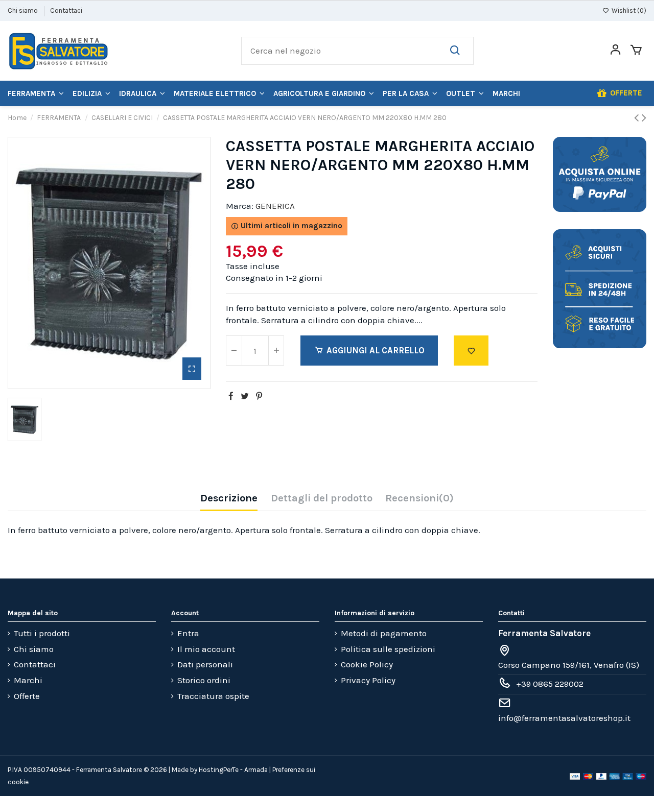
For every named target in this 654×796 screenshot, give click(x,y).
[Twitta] (245, 396)
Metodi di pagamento (384, 633)
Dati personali (205, 664)
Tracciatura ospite (213, 696)
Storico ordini (203, 680)
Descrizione (229, 498)
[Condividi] (230, 396)
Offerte (27, 696)
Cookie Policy (367, 664)
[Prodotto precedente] (638, 117)
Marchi (28, 680)
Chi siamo (23, 10)
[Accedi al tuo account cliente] (615, 50)
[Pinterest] (259, 396)
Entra (188, 633)
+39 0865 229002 (549, 684)
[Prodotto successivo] (644, 117)
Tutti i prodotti (42, 633)
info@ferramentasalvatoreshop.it (564, 718)
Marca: (239, 206)
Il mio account (206, 649)
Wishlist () (628, 10)
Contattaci (66, 10)
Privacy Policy (368, 680)
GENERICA (275, 206)
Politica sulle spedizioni (388, 649)
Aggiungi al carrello (375, 350)
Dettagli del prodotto (321, 498)
